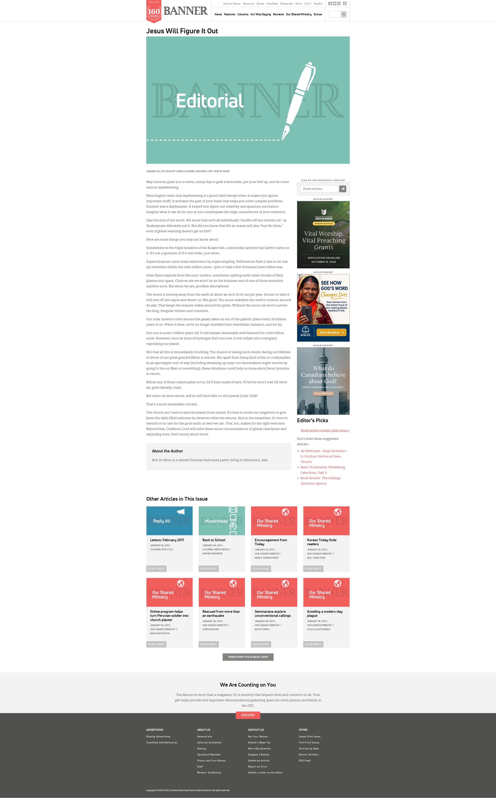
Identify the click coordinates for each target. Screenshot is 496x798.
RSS (338, 4)
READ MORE (156, 569)
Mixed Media (221, 550)
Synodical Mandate (208, 755)
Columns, (190, 171)
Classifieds (272, 4)
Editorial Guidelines (209, 743)
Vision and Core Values (211, 761)
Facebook (330, 4)
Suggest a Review (258, 755)
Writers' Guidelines (209, 773)
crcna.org (345, 3)
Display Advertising (158, 737)
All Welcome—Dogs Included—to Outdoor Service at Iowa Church (324, 457)
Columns (242, 14)
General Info (204, 737)
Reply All (167, 550)
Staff (200, 767)
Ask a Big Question (259, 749)
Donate (260, 4)
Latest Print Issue (309, 737)
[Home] (194, 10)
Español (318, 4)
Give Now (248, 715)
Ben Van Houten (159, 633)
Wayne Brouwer (212, 554)
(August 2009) (174, 171)
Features (229, 14)
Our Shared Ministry (299, 14)
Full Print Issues (309, 743)
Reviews (278, 14)
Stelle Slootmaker (318, 629)
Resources (248, 4)
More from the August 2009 (248, 657)
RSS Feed (304, 761)
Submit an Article (258, 761)
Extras (318, 14)
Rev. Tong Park (316, 558)
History (201, 749)
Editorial (201, 171)
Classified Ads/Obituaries (161, 743)
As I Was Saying (261, 14)
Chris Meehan (210, 629)
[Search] (343, 14)
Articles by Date (309, 749)
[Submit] (342, 188)
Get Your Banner (232, 4)
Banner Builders (309, 755)
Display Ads (286, 4)
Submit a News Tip (259, 743)
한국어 (307, 4)
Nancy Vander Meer (267, 558)
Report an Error (257, 767)
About (298, 4)
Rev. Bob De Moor (219, 171)
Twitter (334, 4)
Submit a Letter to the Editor (265, 773)
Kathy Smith (262, 629)
